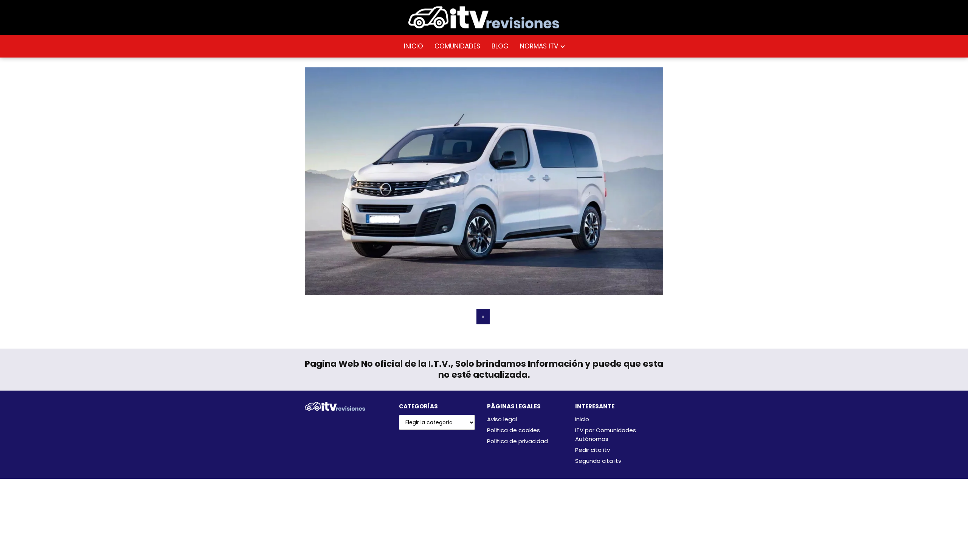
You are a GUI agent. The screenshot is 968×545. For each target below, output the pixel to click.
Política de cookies (513, 430)
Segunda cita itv (598, 461)
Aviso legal (502, 419)
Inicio (582, 419)
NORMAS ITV (539, 46)
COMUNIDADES (457, 46)
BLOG (500, 46)
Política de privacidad (517, 441)
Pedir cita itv (592, 450)
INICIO (413, 46)
